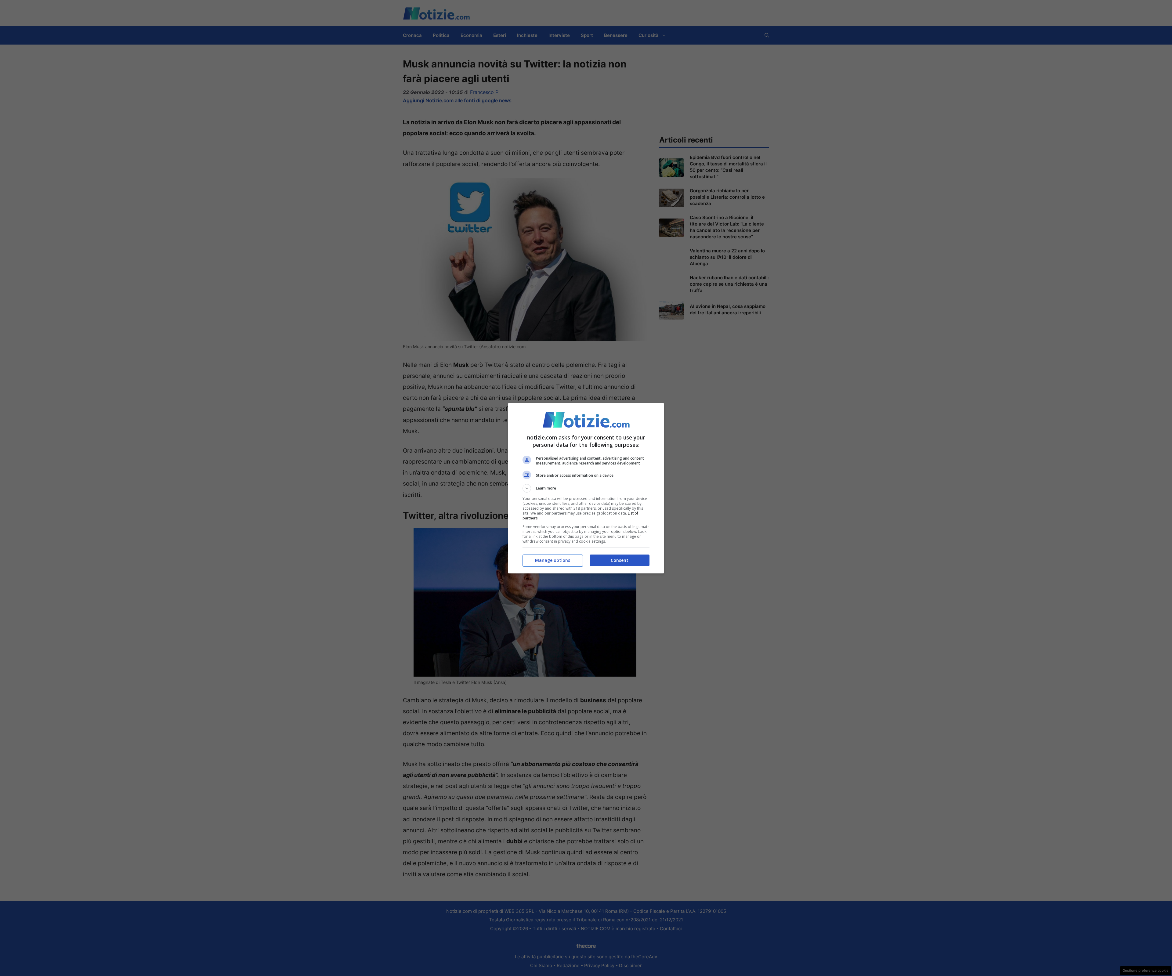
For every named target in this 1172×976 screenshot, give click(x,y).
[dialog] (586, 488)
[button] (586, 488)
